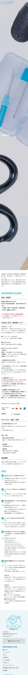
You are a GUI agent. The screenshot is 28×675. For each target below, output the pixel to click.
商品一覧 (5, 650)
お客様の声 (5, 657)
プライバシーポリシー (8, 665)
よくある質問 (6, 660)
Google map (6, 636)
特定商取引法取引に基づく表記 (10, 668)
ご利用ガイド (6, 662)
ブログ (4, 655)
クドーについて (7, 652)
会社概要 (5, 670)
